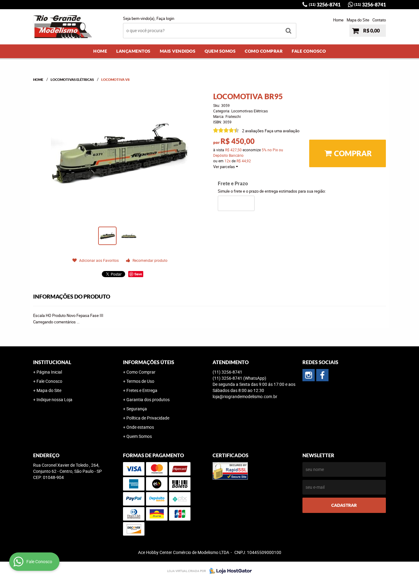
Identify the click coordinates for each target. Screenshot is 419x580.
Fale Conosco (309, 51)
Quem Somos (220, 51)
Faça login (165, 18)
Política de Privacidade (147, 418)
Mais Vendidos (178, 51)
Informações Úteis (148, 362)
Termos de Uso (140, 381)
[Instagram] (308, 375)
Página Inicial (49, 372)
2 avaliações (253, 131)
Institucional (52, 362)
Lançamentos (133, 51)
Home (338, 20)
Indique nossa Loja (54, 399)
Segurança (136, 409)
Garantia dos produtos (148, 399)
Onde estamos (140, 427)
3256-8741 (324, 4)
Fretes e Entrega (141, 390)
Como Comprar (264, 51)
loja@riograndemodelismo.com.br (245, 396)
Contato (379, 20)
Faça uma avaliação (282, 131)
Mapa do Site (358, 20)
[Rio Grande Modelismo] (322, 375)
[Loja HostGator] (229, 571)
